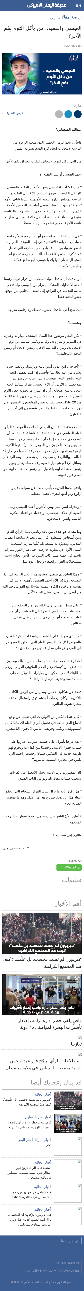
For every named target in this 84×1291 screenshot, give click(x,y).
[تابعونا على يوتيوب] (59, 1252)
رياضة (77, 17)
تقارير (28, 1117)
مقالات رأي (59, 17)
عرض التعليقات (13, 113)
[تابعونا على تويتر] (68, 1252)
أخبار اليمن (25, 1140)
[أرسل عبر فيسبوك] (78, 114)
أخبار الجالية (42, 1094)
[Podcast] (30, 1252)
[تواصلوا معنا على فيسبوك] (78, 1252)
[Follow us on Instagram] (49, 1252)
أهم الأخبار (68, 903)
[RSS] (39, 1252)
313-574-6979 (68, 1263)
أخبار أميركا (43, 1117)
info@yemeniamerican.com (52, 1271)
